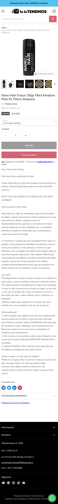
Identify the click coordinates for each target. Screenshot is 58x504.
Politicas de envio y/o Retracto (15, 402)
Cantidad (5, 129)
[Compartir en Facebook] (3, 388)
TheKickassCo (34, 499)
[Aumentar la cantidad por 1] (26, 135)
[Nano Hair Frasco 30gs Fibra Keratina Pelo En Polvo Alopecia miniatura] (4, 83)
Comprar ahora (29, 155)
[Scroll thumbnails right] (54, 84)
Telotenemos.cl (47, 499)
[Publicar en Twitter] (9, 388)
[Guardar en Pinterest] (20, 388)
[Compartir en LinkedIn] (14, 388)
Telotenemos (11, 103)
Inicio (3, 27)
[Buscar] (53, 19)
